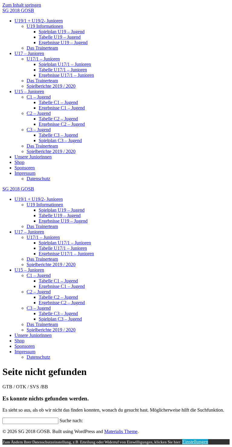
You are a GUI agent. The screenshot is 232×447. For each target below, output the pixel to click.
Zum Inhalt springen (21, 5)
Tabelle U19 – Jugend (60, 37)
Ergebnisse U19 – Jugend (63, 42)
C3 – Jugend (39, 129)
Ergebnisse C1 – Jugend (62, 107)
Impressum (24, 173)
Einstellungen (195, 441)
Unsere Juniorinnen (33, 156)
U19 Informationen (45, 26)
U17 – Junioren (29, 53)
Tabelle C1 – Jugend (58, 102)
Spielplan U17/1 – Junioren (65, 64)
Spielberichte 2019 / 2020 (51, 86)
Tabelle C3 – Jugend (58, 135)
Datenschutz (38, 178)
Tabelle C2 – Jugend (58, 118)
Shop (19, 162)
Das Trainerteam (42, 48)
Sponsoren (24, 167)
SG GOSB (18, 10)
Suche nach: (71, 420)
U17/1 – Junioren (43, 58)
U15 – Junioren (29, 91)
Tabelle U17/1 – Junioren (63, 69)
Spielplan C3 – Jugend (60, 140)
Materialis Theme (120, 431)
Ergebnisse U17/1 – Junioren (66, 75)
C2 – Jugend (39, 113)
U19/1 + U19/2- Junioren (38, 20)
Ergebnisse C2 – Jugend (62, 124)
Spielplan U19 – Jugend (62, 31)
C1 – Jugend (39, 97)
